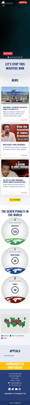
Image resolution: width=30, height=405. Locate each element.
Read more (8, 53)
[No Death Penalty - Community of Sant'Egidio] (7, 2)
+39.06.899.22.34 (16, 385)
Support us (22, 2)
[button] (13, 326)
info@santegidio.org (16, 383)
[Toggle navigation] (3, 5)
